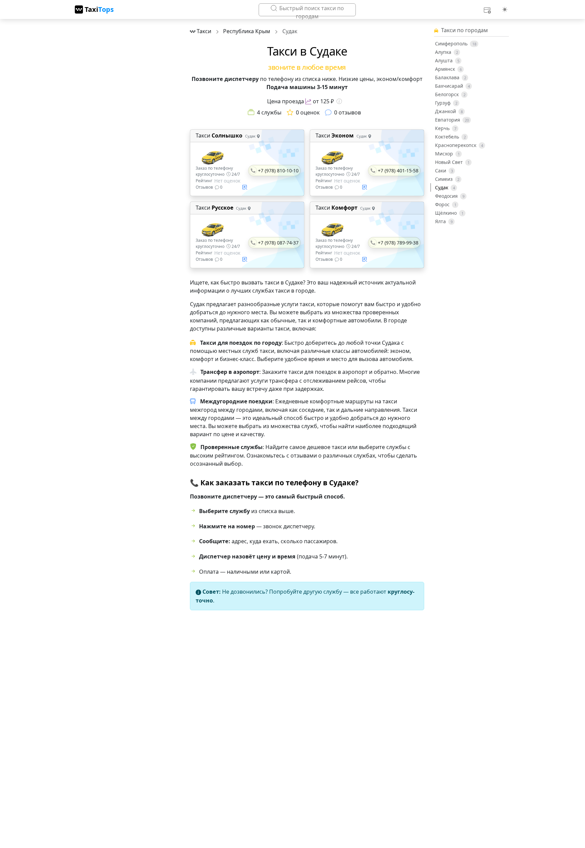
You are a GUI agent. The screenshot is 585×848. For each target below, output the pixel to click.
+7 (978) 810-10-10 (278, 170)
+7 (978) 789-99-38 (398, 242)
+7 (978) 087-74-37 (278, 242)
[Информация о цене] (339, 101)
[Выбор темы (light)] (504, 9)
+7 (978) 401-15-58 (398, 170)
